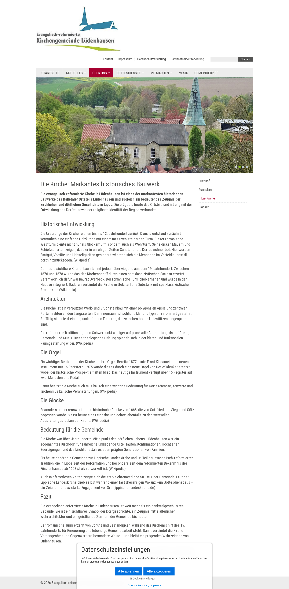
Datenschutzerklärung (151, 59)
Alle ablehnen (128, 571)
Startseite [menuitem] (50, 73)
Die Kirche (208, 198)
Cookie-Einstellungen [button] (143, 578)
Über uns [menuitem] (99, 73)
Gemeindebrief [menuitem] (206, 73)
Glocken (204, 207)
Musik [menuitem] (183, 73)
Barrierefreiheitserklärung (187, 59)
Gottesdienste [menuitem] (129, 73)
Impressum (125, 59)
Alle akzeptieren (159, 571)
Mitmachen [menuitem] (159, 73)
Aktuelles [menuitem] (74, 73)
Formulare (205, 190)
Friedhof (204, 181)
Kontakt (108, 59)
